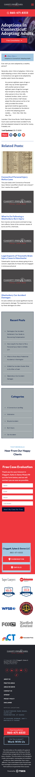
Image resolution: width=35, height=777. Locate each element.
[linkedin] (12, 670)
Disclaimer (8, 702)
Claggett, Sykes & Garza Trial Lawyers (16, 661)
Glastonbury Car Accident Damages (13, 296)
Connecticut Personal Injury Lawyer (5, 56)
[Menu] (32, 4)
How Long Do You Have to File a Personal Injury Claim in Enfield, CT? (17, 347)
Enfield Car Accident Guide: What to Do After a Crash (18, 367)
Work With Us (16, 741)
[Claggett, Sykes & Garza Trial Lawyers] (13, 4)
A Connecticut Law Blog (15, 408)
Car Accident (11, 435)
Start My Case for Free (13, 509)
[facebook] (7, 670)
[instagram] (16, 670)
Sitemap (7, 695)
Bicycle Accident (12, 421)
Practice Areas (9, 683)
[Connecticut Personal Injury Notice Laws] (17, 162)
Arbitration (10, 414)
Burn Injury (10, 428)
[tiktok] (16, 675)
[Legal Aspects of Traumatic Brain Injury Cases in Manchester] (17, 241)
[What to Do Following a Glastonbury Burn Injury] (17, 202)
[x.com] (26, 670)
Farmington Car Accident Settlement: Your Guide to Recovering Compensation (16, 334)
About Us (7, 679)
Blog (9, 56)
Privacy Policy (9, 699)
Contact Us (8, 691)
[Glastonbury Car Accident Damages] (17, 280)
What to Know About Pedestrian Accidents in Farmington (17, 358)
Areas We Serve (9, 687)
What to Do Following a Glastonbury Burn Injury (12, 217)
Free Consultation (13, 40)
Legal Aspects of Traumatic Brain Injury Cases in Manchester (17, 257)
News (13, 56)
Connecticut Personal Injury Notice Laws (14, 178)
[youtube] (21, 670)
